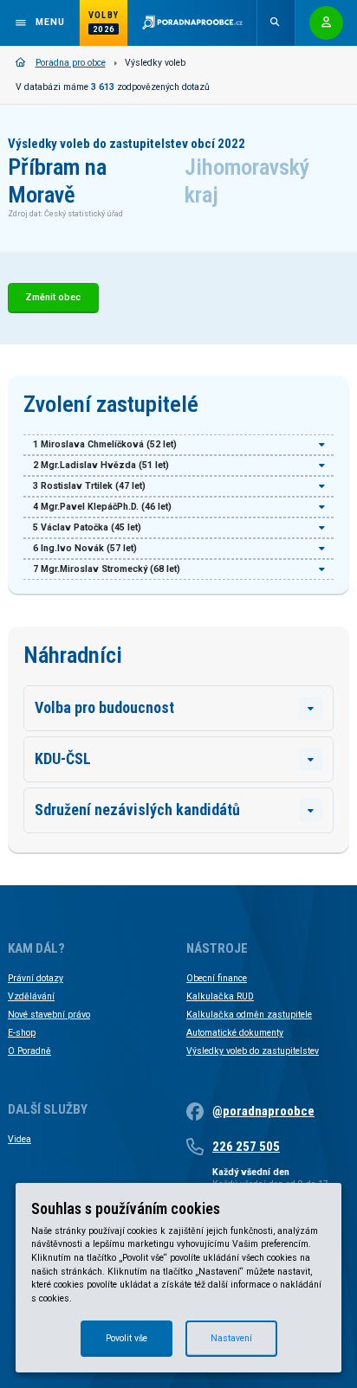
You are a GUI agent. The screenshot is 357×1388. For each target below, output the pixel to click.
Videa (19, 1139)
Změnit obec (53, 297)
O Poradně (29, 1051)
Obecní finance (216, 978)
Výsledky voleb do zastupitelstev (252, 1051)
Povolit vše (126, 1338)
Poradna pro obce (71, 62)
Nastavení (231, 1338)
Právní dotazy (35, 978)
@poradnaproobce (263, 1111)
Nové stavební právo (49, 1014)
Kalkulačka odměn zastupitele (249, 1014)
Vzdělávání (31, 996)
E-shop (22, 1032)
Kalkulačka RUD (220, 996)
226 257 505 (246, 1146)
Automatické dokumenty (234, 1032)
